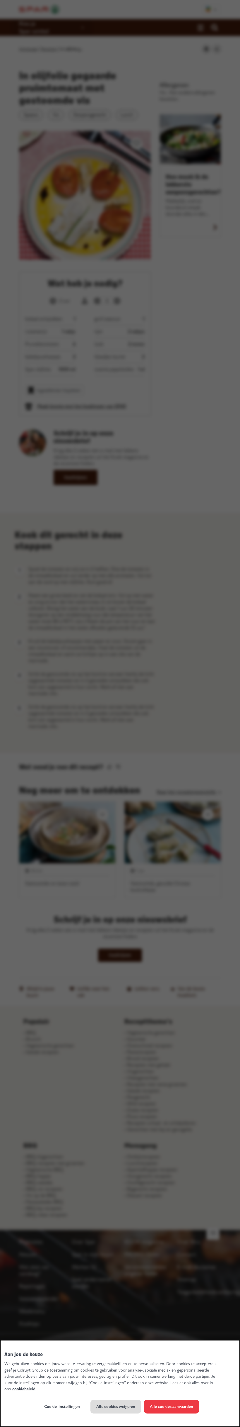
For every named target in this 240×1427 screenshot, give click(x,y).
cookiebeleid (23, 1389)
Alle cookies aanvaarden (171, 1406)
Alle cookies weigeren (115, 1406)
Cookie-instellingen (62, 1406)
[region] (120, 1383)
